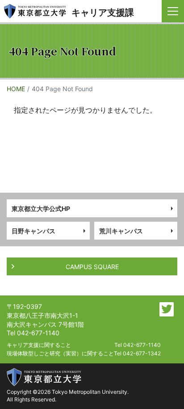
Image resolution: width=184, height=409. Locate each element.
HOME (16, 89)
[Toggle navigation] (173, 11)
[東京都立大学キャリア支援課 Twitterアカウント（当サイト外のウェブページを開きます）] (166, 309)
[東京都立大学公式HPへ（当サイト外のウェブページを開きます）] (44, 377)
